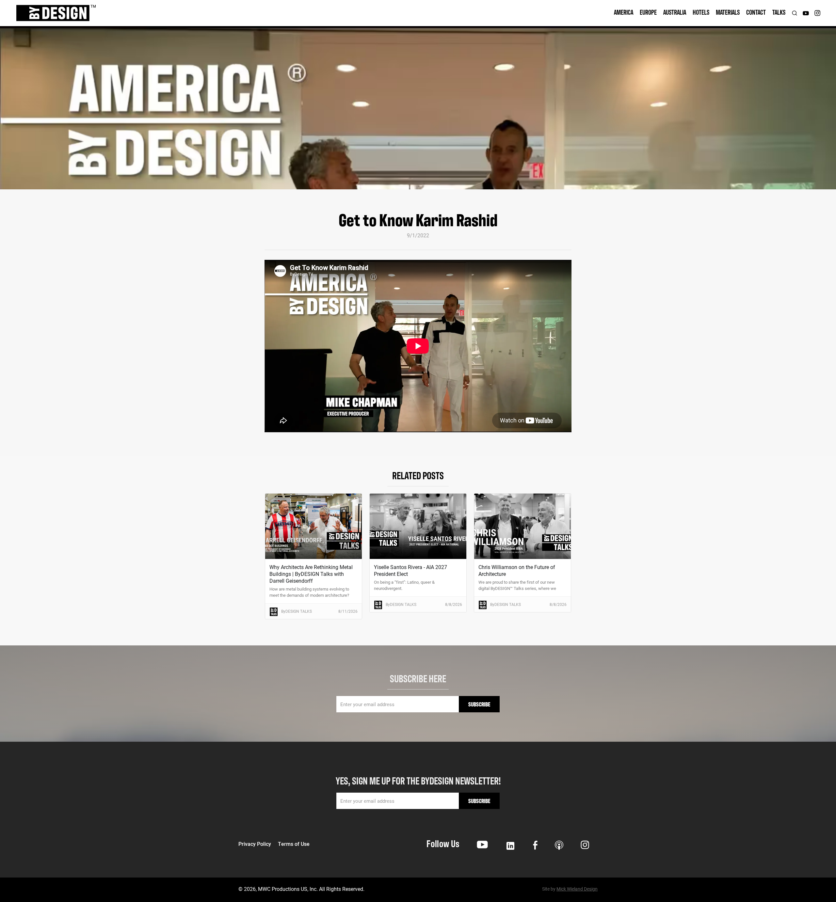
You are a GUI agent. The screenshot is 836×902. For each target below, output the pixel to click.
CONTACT (756, 12)
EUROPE (648, 12)
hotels (701, 12)
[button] (623, 13)
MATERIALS (728, 12)
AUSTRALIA (674, 12)
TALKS (778, 12)
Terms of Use (294, 844)
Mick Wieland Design (577, 889)
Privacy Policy (254, 844)
